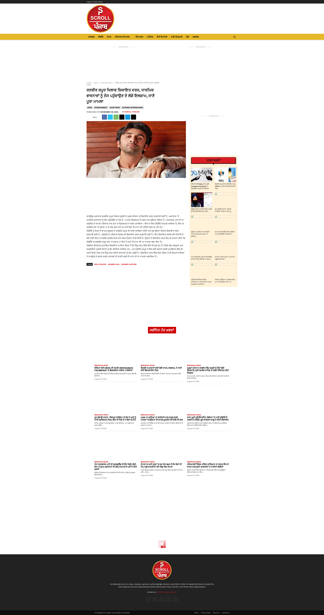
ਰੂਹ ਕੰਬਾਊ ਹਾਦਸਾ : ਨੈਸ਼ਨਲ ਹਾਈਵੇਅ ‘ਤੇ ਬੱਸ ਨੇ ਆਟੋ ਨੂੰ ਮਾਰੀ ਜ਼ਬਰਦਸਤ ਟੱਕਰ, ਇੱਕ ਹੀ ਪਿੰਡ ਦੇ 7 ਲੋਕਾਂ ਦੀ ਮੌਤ (115, 418)
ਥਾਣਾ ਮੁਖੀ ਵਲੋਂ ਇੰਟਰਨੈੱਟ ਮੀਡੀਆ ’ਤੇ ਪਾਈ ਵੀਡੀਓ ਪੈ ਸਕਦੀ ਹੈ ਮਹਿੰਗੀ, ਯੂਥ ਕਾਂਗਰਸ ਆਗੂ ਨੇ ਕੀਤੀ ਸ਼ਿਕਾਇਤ (208, 418)
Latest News (115, 107)
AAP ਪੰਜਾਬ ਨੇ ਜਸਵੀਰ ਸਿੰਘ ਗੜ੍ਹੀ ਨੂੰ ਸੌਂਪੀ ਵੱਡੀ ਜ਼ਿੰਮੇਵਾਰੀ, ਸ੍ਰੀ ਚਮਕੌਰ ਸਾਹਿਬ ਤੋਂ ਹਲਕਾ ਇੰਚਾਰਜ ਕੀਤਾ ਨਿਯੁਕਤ (208, 370)
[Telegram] (127, 117)
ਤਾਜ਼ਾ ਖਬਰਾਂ (213, 160)
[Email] (121, 117)
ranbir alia (113, 264)
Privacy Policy (206, 613)
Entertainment (106, 83)
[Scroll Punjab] (109, 19)
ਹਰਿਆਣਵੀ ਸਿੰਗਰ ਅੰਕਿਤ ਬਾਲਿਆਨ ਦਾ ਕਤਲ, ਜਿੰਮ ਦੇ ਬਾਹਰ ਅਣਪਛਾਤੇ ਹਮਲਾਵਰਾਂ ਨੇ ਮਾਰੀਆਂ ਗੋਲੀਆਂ (208, 465)
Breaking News (101, 365)
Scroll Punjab (132, 112)
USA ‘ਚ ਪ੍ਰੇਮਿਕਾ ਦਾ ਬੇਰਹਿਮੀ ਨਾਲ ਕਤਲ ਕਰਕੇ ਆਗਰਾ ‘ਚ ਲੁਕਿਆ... (200, 234)
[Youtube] (236, 1)
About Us (216, 613)
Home (89, 83)
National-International (132, 107)
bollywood (100, 264)
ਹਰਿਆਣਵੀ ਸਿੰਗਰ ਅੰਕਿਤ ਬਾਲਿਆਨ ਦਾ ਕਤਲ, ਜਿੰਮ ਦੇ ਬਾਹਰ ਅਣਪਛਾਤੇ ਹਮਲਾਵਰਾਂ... (201, 282)
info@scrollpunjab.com (167, 592)
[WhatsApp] (116, 117)
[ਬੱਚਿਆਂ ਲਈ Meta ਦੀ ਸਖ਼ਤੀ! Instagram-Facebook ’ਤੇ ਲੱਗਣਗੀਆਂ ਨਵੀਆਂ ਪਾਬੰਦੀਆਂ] (201, 175)
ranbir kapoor (129, 264)
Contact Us (226, 613)
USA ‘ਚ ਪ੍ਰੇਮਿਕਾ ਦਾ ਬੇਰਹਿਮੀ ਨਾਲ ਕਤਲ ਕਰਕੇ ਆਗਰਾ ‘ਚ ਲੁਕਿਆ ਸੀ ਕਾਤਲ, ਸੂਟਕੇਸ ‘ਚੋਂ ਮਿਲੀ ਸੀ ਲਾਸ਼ (162, 418)
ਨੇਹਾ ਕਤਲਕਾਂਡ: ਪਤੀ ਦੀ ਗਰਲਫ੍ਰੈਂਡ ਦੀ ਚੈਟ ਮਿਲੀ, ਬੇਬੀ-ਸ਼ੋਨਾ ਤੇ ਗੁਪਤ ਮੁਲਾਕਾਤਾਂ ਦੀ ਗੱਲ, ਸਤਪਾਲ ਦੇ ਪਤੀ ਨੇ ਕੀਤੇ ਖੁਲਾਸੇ (115, 466)
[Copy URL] (133, 117)
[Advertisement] (136, 196)
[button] (234, 37)
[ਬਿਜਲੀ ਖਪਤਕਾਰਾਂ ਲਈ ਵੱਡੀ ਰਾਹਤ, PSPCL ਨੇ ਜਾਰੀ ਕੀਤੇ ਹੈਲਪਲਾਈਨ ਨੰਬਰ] (225, 175)
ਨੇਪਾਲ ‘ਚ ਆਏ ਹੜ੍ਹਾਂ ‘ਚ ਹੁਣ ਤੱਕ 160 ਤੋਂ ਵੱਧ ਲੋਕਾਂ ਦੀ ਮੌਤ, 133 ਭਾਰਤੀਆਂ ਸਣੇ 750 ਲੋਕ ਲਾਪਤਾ (161, 465)
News (96, 83)
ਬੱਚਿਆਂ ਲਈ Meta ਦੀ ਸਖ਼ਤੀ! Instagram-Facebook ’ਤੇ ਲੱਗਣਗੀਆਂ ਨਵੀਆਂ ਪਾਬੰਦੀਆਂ (200, 186)
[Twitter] (232, 1)
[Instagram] (229, 1)
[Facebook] (225, 1)
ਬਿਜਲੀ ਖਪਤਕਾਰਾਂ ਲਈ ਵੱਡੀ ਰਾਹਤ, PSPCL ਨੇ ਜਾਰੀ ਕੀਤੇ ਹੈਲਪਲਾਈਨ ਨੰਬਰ (225, 186)
